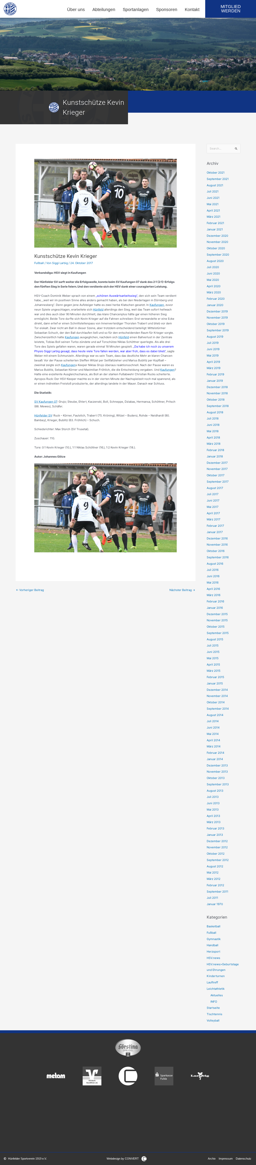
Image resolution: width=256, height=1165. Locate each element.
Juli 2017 (213, 494)
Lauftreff (212, 982)
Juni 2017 (213, 500)
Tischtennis (214, 1014)
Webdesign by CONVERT (123, 1158)
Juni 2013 (213, 803)
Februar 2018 (215, 450)
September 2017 (218, 481)
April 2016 (213, 589)
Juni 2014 (213, 727)
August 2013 (215, 790)
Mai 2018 (213, 431)
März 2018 (213, 443)
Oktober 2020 (216, 248)
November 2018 (217, 393)
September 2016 (218, 557)
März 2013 (214, 822)
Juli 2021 (213, 191)
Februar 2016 (215, 601)
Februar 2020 (216, 298)
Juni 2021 (213, 198)
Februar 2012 (215, 885)
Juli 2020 (213, 267)
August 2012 (215, 866)
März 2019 (213, 368)
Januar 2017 (215, 532)
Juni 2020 (213, 273)
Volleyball (213, 1020)
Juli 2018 (213, 418)
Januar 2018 (215, 456)
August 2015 (215, 639)
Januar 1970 (215, 904)
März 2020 (214, 292)
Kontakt (192, 9)
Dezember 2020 (217, 235)
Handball (212, 945)
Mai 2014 (213, 734)
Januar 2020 (215, 305)
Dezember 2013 (217, 765)
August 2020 (215, 261)
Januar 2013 (215, 835)
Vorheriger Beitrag (30, 590)
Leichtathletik (216, 988)
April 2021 (213, 210)
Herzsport (213, 951)
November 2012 (217, 847)
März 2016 (213, 595)
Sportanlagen (136, 9)
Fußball (39, 263)
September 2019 (218, 330)
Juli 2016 (213, 570)
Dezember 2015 (217, 614)
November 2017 (217, 469)
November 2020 (217, 242)
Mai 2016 (213, 582)
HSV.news (213, 958)
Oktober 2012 (216, 853)
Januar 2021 (215, 229)
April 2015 (213, 664)
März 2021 (213, 216)
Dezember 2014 (217, 690)
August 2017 (215, 488)
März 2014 (214, 746)
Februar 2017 (215, 525)
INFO (213, 1001)
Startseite (213, 1008)
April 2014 (213, 740)
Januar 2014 (215, 759)
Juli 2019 (213, 343)
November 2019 (217, 317)
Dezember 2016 (217, 538)
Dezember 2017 (217, 463)
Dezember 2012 (217, 841)
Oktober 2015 (216, 626)
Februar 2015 (215, 677)
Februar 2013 (215, 828)
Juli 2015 (213, 645)
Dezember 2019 (217, 311)
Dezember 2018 (217, 387)
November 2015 (217, 620)
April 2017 (213, 513)
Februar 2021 (215, 223)
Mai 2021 (213, 204)
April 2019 (213, 362)
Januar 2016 (215, 607)
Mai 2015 (213, 658)
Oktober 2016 (216, 551)
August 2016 (215, 563)
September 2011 (217, 891)
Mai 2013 (213, 809)
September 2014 (218, 708)
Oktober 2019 (216, 324)
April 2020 (213, 286)
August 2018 (215, 412)
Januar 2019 (215, 380)
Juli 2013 (213, 797)
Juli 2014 (213, 721)
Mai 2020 (213, 280)
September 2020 (218, 254)
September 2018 (218, 406)
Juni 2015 (213, 652)
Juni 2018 (213, 425)
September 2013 (218, 784)
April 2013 (213, 816)
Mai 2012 (213, 872)
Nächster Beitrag (182, 590)
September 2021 (218, 179)
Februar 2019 (215, 374)
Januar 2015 (215, 683)
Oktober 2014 (216, 702)
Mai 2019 (213, 355)
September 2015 (218, 633)
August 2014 (215, 715)
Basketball (213, 926)
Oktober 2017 (216, 475)
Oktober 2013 (216, 778)
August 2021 (215, 185)
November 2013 (217, 771)
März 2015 (213, 670)
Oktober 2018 (216, 399)
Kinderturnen (216, 976)
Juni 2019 (213, 349)
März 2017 (213, 519)
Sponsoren (166, 9)
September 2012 (218, 860)
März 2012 (213, 879)
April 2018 (213, 437)
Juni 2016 (213, 576)
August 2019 (215, 336)
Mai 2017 (213, 507)
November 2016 (217, 544)
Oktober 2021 (216, 172)
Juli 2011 (212, 897)
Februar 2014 (215, 752)
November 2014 (217, 696)
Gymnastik (214, 939)
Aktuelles (216, 995)
